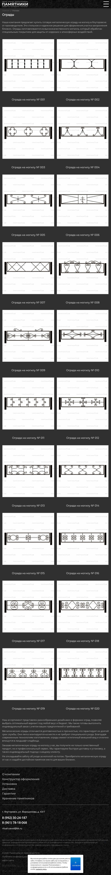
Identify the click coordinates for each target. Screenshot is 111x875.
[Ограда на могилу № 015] (28, 538)
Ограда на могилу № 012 (82, 437)
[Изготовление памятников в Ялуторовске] (15, 4)
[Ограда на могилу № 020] (83, 674)
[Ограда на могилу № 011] (28, 403)
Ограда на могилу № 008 (82, 302)
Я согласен (76, 864)
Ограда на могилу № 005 (28, 235)
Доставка (8, 788)
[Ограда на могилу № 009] (28, 335)
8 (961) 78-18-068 (14, 822)
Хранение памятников (18, 798)
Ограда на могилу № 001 (28, 99)
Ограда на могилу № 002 (82, 99)
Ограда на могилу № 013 (28, 505)
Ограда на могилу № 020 (82, 708)
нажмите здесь (41, 869)
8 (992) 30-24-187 (14, 818)
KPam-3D (25, 871)
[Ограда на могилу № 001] (28, 65)
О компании (11, 774)
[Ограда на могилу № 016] (83, 538)
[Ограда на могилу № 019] (28, 674)
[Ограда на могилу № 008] (83, 268)
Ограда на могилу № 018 (82, 641)
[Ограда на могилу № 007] (28, 268)
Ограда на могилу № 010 (82, 370)
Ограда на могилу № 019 (28, 708)
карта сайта (8, 860)
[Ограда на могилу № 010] (83, 335)
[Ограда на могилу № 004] (83, 132)
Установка (9, 784)
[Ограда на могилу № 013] (28, 471)
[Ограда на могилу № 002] (83, 65)
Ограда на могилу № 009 (28, 370)
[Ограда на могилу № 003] (28, 132)
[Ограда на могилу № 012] (83, 403)
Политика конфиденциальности (18, 856)
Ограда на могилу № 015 (28, 573)
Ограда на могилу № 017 (28, 641)
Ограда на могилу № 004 (83, 167)
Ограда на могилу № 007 (28, 302)
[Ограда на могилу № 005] (28, 200)
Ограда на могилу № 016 (82, 573)
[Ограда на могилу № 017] (28, 606)
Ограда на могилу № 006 (82, 235)
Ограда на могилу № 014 (82, 505)
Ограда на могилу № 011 (28, 437)
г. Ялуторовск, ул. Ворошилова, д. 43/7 (23, 811)
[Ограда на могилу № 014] (83, 471)
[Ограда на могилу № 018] (83, 606)
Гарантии (9, 793)
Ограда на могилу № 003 (28, 167)
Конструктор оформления (20, 779)
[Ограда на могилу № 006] (83, 200)
